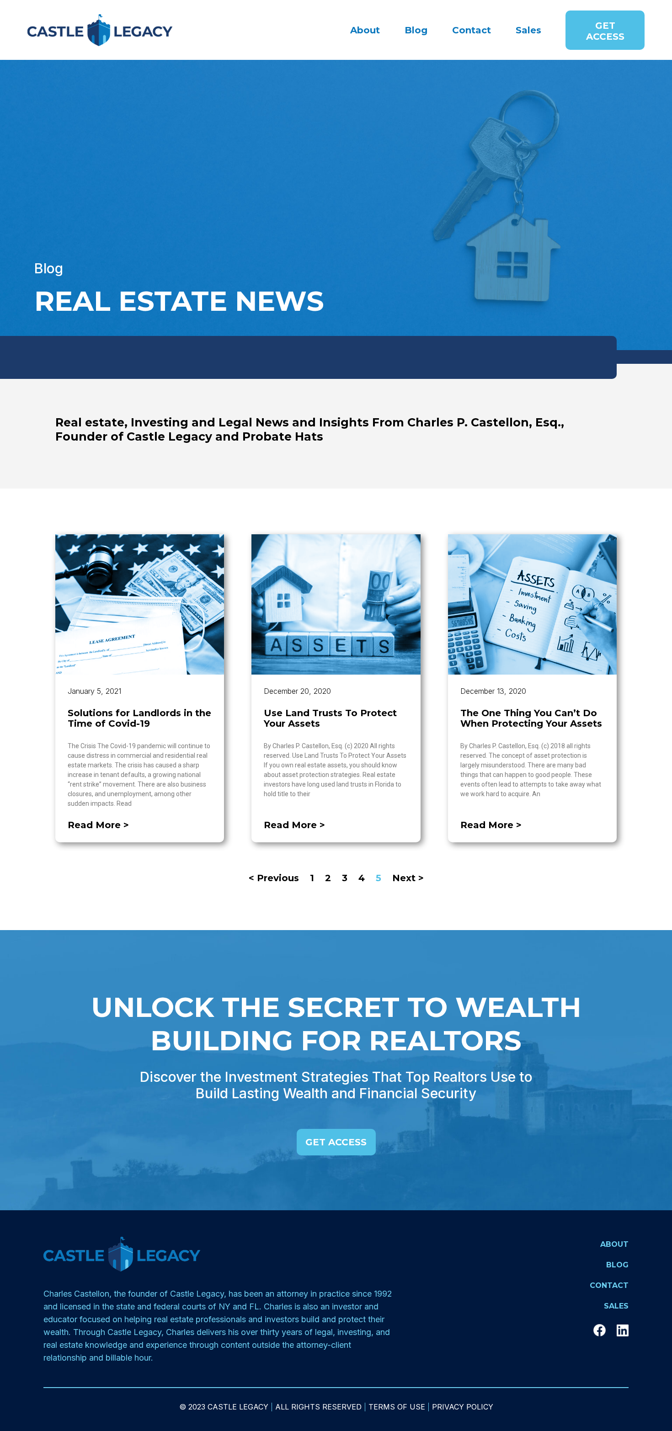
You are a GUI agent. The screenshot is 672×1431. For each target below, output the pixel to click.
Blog (416, 30)
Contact (471, 30)
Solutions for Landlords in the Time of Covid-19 (139, 718)
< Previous (274, 877)
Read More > (98, 825)
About (365, 30)
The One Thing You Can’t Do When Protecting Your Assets (531, 718)
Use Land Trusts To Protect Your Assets (330, 718)
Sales (528, 30)
